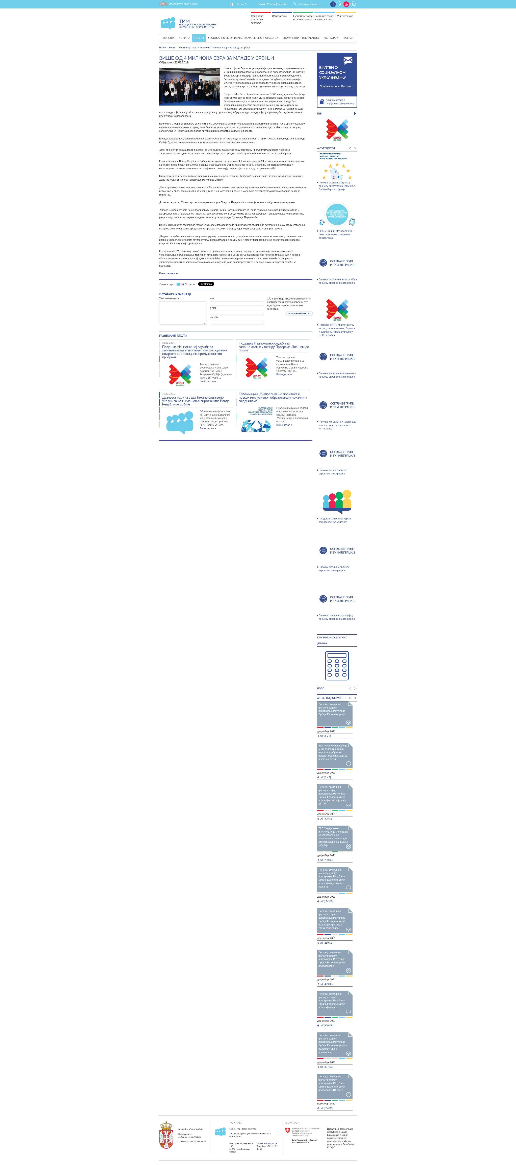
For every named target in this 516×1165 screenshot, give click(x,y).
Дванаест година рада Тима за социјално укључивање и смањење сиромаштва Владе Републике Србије (196, 401)
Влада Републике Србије (183, 4)
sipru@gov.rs (270, 1143)
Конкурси (331, 37)
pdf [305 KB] (326, 818)
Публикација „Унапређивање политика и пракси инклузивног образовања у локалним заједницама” (273, 397)
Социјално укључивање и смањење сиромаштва (244, 37)
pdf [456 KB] (326, 1025)
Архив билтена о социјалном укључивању (340, 102)
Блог (320, 688)
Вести (200, 37)
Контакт (349, 37)
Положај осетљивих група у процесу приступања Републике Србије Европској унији (337, 186)
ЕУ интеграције (344, 16)
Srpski (261, 4)
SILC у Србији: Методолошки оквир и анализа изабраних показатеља (335, 234)
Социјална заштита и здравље (257, 19)
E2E (319, 113)
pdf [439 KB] (326, 984)
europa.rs (173, 273)
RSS (353, 4)
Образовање (279, 16)
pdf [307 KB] (326, 1067)
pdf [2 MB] (325, 777)
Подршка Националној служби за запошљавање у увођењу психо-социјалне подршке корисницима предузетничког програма (194, 352)
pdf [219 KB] (326, 942)
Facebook (333, 4)
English (282, 4)
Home (162, 47)
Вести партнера (188, 47)
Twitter (340, 4)
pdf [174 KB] (326, 901)
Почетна (169, 37)
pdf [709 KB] (326, 860)
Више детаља (208, 381)
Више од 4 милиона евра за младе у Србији (216, 58)
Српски (271, 4)
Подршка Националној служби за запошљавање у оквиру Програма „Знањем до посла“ (274, 346)
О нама (185, 37)
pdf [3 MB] (325, 736)
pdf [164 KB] (326, 1108)
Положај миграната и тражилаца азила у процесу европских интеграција (337, 425)
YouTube (346, 4)
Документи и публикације (301, 37)
